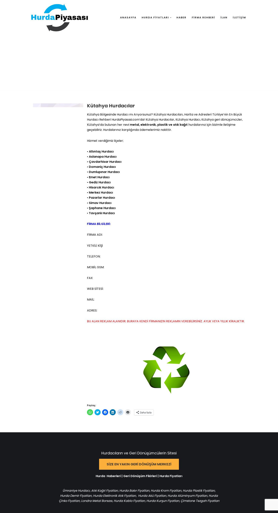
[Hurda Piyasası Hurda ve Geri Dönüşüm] (59, 17)
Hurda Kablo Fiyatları (129, 501)
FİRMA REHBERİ (203, 17)
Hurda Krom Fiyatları (166, 490)
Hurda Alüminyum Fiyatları (187, 496)
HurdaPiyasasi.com (125, 119)
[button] (170, 17)
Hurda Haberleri (108, 476)
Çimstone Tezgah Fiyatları (200, 501)
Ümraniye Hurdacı (76, 490)
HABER (181, 17)
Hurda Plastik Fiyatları (199, 490)
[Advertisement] (139, 63)
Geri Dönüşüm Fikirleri (140, 476)
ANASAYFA (128, 17)
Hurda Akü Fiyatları (152, 496)
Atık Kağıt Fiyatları (104, 490)
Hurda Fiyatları (170, 476)
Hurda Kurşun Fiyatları (162, 501)
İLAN (224, 17)
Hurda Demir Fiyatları (76, 496)
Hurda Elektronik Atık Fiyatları (114, 496)
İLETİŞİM (239, 17)
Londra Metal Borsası (96, 501)
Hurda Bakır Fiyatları (134, 490)
